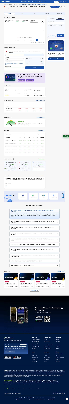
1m (15, 40)
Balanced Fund (31, 388)
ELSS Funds (19, 388)
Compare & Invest (47, 357)
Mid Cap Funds (45, 388)
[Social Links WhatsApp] (64, 393)
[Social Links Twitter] (57, 393)
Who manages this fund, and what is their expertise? (22, 265)
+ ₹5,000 (60, 25)
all (36, 40)
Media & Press (58, 343)
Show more (7, 180)
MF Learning (34, 361)
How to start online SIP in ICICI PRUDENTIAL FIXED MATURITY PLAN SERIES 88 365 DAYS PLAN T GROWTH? (32, 250)
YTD (24, 40)
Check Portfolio (21, 80)
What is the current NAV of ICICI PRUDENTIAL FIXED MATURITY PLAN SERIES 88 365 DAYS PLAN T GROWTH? (32, 211)
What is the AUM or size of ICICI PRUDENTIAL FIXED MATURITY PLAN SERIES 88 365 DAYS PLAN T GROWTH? (32, 234)
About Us (57, 339)
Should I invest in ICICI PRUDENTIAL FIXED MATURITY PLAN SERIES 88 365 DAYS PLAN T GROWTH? (33, 244)
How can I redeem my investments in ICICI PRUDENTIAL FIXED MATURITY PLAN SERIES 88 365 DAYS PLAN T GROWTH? (33, 256)
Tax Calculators (47, 355)
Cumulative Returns (9, 134)
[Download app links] (39, 317)
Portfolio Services (47, 348)
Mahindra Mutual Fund (41, 380)
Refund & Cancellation (60, 357)
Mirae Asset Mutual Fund (8, 381)
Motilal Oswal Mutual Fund (51, 380)
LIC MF (57, 381)
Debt (7, 9)
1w (12, 40)
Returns (22, 13)
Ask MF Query (58, 344)
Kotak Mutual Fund (7, 384)
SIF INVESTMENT (47, 341)
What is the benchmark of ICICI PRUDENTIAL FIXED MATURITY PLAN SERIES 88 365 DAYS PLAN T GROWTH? (32, 228)
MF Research (34, 355)
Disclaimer (58, 359)
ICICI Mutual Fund (15, 380)
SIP (38, 134)
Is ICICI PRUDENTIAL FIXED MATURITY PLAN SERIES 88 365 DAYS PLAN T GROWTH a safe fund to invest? (32, 239)
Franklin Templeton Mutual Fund (35, 382)
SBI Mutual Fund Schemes (16, 384)
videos (63, 271)
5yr (33, 40)
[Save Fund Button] (61, 7)
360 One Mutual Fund (32, 380)
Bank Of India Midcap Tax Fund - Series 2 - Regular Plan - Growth (10, 140)
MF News (33, 359)
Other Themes (12, 9)
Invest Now (55, 6)
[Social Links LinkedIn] (55, 393)
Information (59, 13)
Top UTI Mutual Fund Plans (47, 382)
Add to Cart (52, 35)
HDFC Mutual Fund (17, 381)
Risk (34, 13)
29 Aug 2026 (32, 42)
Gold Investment (47, 346)
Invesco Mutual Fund (50, 381)
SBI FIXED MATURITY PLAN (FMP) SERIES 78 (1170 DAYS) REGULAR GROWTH (10, 143)
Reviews (45, 361)
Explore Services (9, 351)
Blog (33, 353)
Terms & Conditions (59, 353)
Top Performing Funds (36, 343)
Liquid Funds (25, 388)
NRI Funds (34, 348)
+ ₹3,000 (55, 25)
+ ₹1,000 (50, 25)
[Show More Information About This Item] (12, 100)
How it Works (46, 359)
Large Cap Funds (13, 388)
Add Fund (39, 169)
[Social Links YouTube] (60, 393)
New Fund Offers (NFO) (48, 344)
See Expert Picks (30, 80)
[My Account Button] (66, 1)
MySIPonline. (11, 393)
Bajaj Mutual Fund (23, 380)
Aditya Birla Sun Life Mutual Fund (28, 381)
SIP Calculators (46, 353)
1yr (27, 40)
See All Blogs (33, 290)
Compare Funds (40, 130)
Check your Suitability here (55, 58)
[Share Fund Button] (64, 7)
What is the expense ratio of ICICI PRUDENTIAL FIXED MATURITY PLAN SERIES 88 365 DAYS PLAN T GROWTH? (33, 222)
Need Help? (57, 1)
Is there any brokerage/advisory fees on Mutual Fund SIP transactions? (26, 260)
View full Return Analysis (39, 100)
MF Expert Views (35, 357)
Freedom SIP (46, 343)
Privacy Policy (58, 355)
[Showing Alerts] (42, 21)
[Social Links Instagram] (62, 393)
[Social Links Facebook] (53, 393)
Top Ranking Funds (35, 341)
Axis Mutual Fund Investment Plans (21, 382)
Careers (57, 348)
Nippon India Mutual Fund (27, 384)
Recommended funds (36, 339)
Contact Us (58, 346)
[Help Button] (67, 399)
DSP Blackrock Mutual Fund (9, 382)
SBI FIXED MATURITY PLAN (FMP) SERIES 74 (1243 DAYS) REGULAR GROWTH (10, 146)
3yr (30, 40)
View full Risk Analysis (40, 117)
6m (21, 40)
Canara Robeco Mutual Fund (40, 381)
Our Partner (58, 341)
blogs (59, 271)
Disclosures (58, 361)
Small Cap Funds (38, 388)
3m (18, 40)
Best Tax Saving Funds (36, 346)
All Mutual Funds (35, 344)
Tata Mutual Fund (56, 382)
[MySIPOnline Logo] (5, 2)
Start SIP (45, 339)
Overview (9, 13)
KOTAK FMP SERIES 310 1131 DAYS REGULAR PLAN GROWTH (11, 149)
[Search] (61, 1)
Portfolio (47, 13)
